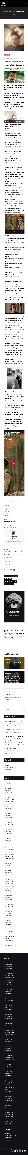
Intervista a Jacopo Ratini (13, 662)
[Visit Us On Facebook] (20, 1151)
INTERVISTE (6, 54)
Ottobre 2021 (9, 911)
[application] (14, 117)
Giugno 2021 (8, 920)
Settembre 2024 (9, 831)
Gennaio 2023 (9, 877)
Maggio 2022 (8, 895)
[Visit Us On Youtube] (22, 1151)
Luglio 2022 (8, 890)
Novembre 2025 (9, 799)
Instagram (6, 509)
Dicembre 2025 (9, 797)
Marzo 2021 (8, 927)
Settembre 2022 (9, 886)
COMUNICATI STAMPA (10, 767)
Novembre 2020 (9, 936)
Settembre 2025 (9, 804)
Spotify (6, 515)
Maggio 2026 (8, 786)
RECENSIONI (8, 772)
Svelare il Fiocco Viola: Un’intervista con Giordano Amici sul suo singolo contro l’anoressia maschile (13, 681)
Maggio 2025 (8, 813)
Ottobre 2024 (9, 829)
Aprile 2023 (8, 870)
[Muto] (20, 121)
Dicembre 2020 (9, 934)
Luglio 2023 (8, 863)
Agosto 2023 (9, 861)
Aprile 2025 (8, 815)
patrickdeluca (9, 584)
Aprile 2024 (8, 842)
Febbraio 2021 (9, 929)
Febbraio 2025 (9, 820)
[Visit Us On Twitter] (17, 1151)
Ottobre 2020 (9, 938)
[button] (14, 117)
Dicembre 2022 (9, 879)
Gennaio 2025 (9, 822)
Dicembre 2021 (9, 906)
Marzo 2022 (8, 899)
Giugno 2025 (8, 811)
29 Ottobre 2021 (9, 58)
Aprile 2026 (8, 788)
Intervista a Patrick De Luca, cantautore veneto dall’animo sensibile (8, 554)
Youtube (6, 513)
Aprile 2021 (8, 924)
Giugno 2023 (8, 865)
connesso (13, 697)
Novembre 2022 (9, 881)
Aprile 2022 (8, 897)
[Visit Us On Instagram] (15, 1151)
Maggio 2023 (8, 868)
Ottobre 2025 (9, 801)
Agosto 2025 (9, 806)
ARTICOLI (7, 765)
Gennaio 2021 (9, 931)
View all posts (10, 619)
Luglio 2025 (8, 808)
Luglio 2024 (8, 836)
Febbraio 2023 (9, 874)
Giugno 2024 (8, 838)
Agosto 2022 (9, 888)
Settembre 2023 (9, 858)
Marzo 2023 (8, 872)
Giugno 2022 (8, 893)
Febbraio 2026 (9, 792)
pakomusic (8, 578)
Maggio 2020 (8, 945)
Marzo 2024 (8, 845)
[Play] (5, 121)
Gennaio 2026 (9, 795)
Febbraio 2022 (9, 902)
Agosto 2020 (9, 943)
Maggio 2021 (8, 922)
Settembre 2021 (9, 913)
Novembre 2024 (9, 827)
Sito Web (6, 505)
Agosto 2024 (9, 833)
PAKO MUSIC (14, 538)
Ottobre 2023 (9, 856)
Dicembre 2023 (9, 852)
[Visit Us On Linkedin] (25, 1151)
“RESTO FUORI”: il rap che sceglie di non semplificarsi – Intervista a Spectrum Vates (14, 744)
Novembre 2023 (9, 854)
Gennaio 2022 (9, 904)
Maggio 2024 (8, 840)
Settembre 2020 (9, 940)
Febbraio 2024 (9, 847)
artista (7, 576)
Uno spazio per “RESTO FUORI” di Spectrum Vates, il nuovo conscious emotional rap (14, 731)
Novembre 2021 (9, 909)
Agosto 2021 (9, 915)
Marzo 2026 (8, 790)
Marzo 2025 (8, 817)
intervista (14, 576)
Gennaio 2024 (9, 849)
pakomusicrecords (10, 581)
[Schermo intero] (22, 121)
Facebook (6, 511)
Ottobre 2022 (9, 883)
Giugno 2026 (8, 783)
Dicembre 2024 (9, 824)
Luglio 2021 (8, 918)
